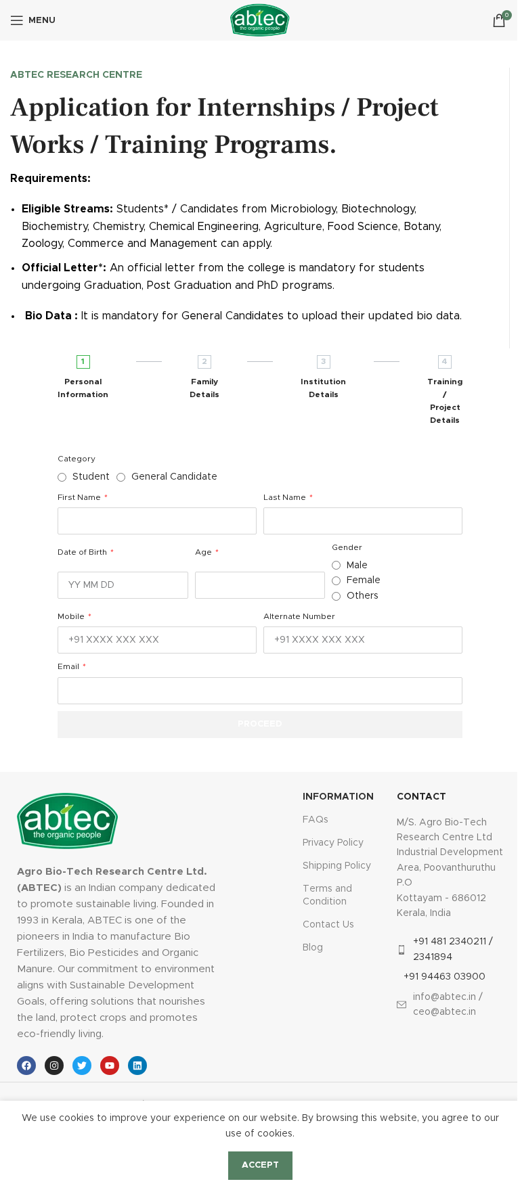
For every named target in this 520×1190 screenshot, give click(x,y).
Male (357, 565)
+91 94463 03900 (444, 977)
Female (364, 580)
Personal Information (83, 387)
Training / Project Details (444, 401)
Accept (260, 1165)
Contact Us (328, 925)
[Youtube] (109, 1065)
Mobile (72, 616)
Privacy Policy (333, 843)
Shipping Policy (337, 866)
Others (362, 596)
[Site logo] (259, 20)
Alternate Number (299, 616)
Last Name (285, 497)
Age (204, 552)
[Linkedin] (137, 1065)
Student (91, 477)
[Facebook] (26, 1065)
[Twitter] (81, 1065)
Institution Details (323, 387)
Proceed (260, 724)
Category (76, 459)
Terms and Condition (327, 895)
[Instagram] (54, 1065)
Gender (347, 547)
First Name (80, 497)
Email (69, 666)
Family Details (204, 387)
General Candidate (174, 477)
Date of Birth (83, 552)
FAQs (315, 820)
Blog (313, 948)
